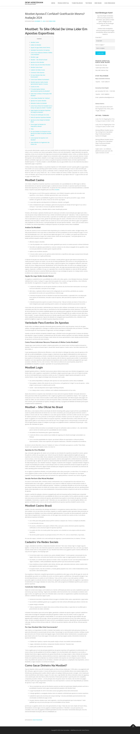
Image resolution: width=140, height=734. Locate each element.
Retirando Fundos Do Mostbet (39, 103)
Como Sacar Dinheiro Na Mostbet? (40, 79)
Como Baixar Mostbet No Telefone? (40, 98)
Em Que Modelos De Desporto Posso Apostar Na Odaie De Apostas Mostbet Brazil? (41, 133)
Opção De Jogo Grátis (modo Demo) (40, 47)
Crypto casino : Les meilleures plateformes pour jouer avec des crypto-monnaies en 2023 (104, 150)
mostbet (57, 189)
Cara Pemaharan (109, 3)
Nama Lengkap (99, 45)
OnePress (73, 730)
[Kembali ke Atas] (133, 726)
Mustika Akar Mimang (101, 65)
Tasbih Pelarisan (77, 3)
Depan (53, 3)
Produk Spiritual (63, 3)
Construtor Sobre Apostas (37, 72)
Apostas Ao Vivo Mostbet (37, 62)
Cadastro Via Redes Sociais (38, 70)
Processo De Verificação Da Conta (40, 115)
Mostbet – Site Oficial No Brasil (39, 59)
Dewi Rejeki (98, 3)
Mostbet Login (34, 57)
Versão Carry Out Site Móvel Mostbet (40, 65)
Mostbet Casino (35, 42)
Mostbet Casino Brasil (36, 67)
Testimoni (88, 3)
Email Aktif (98, 37)
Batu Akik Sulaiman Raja (101, 70)
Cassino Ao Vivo (35, 86)
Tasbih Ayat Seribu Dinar (101, 67)
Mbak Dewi (52, 21)
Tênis (32, 129)
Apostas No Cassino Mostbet (38, 100)
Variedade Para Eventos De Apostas (40, 50)
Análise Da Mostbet (36, 45)
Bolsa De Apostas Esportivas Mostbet (41, 117)
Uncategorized (37, 720)
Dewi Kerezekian (34, 2)
